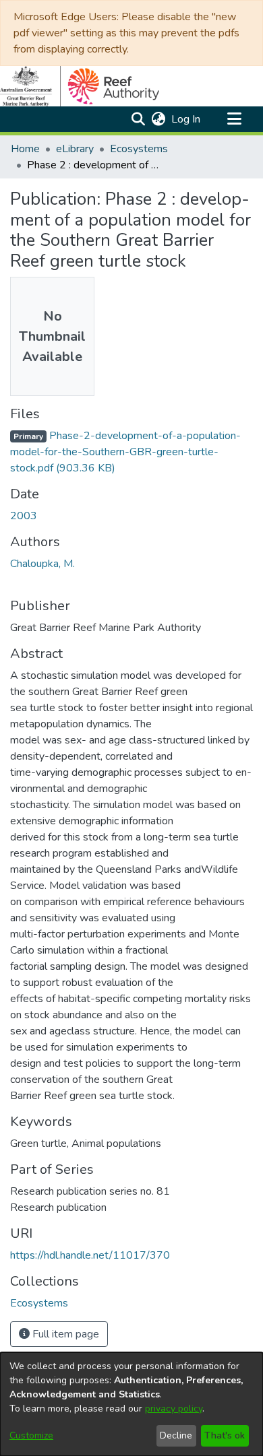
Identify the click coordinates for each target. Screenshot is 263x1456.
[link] (125, 451)
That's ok (224, 1435)
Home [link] (25, 148)
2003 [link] (23, 515)
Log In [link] (186, 119)
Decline (176, 1435)
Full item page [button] (64, 1334)
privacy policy (173, 1408)
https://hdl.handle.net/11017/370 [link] (90, 1255)
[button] (137, 119)
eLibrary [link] (75, 148)
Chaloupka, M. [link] (42, 563)
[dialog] (131, 1404)
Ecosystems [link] (139, 148)
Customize (31, 1435)
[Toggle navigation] (234, 119)
